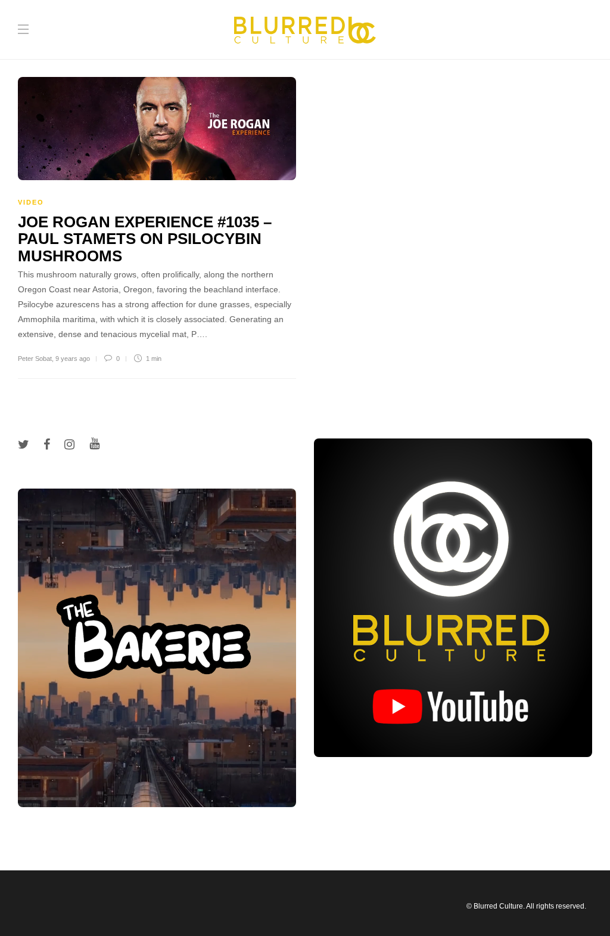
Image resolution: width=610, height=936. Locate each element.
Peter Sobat (35, 358)
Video (31, 202)
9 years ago (72, 358)
